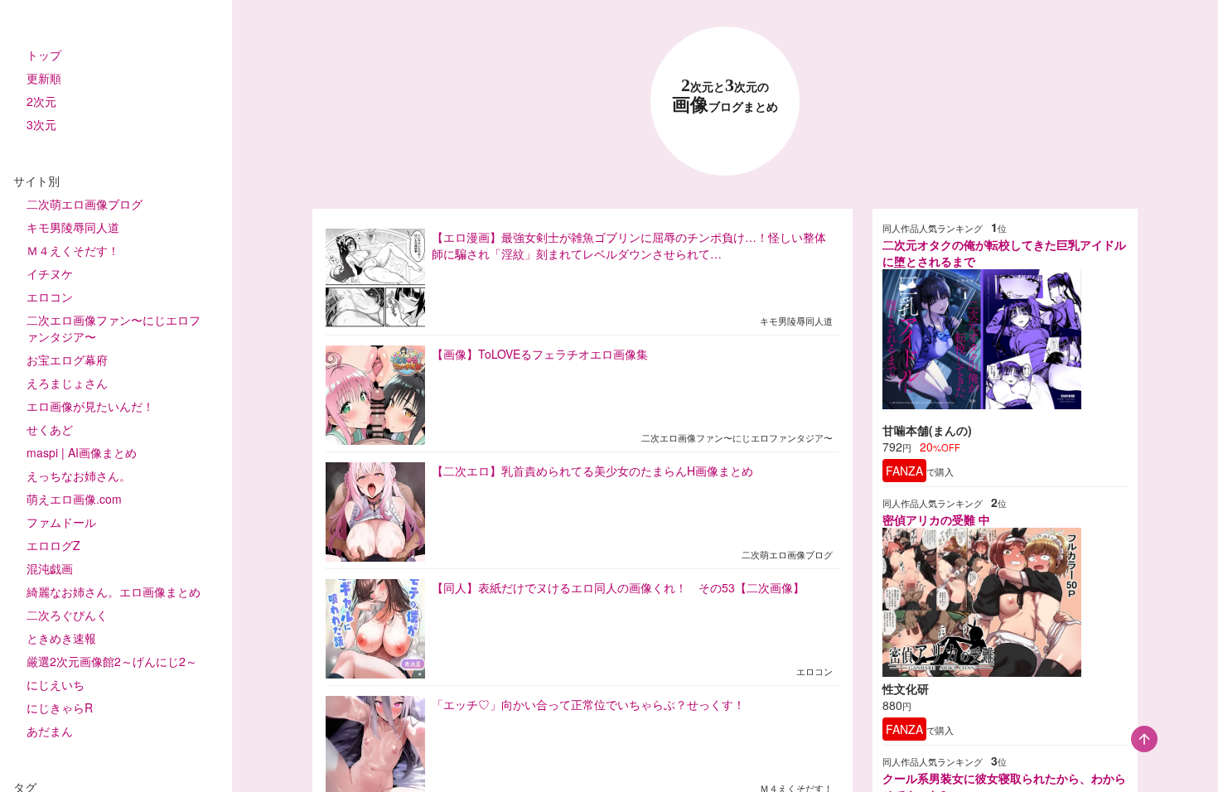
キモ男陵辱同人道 (73, 227)
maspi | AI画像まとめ (82, 452)
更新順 (44, 78)
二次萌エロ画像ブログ (85, 204)
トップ (44, 54)
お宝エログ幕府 (67, 359)
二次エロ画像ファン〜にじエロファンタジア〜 (114, 328)
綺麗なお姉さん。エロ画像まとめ (114, 591)
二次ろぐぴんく (67, 614)
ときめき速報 (61, 638)
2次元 (41, 101)
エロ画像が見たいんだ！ (90, 406)
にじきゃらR (60, 707)
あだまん (50, 730)
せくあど (50, 429)
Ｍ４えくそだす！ (73, 250)
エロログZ (53, 545)
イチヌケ (50, 273)
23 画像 (725, 95)
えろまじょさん (67, 382)
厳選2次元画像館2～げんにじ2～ (112, 661)
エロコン (50, 296)
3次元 (41, 124)
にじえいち (56, 684)
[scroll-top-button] (1144, 739)
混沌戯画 (50, 568)
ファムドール (61, 522)
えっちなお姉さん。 (79, 475)
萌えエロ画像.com (74, 498)
